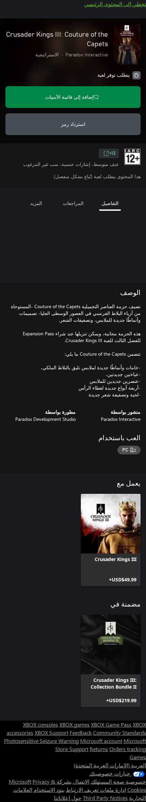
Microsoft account (101, 740)
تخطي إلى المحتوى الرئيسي (115, 3)
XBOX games (74, 724)
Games (138, 757)
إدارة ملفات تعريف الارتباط (96, 789)
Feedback (81, 732)
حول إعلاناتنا (67, 797)
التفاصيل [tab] (110, 203)
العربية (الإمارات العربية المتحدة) (110, 765)
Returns (99, 748)
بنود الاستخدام (49, 789)
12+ (112, 153)
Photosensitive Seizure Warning (41, 740)
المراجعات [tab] (73, 203)
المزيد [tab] (36, 203)
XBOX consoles (40, 724)
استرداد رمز (73, 124)
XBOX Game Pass (111, 724)
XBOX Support (51, 732)
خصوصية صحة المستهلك (118, 781)
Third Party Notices (105, 797)
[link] (111, 540)
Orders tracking (127, 748)
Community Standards (119, 732)
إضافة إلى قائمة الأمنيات (69, 97)
